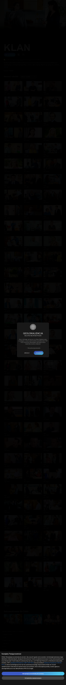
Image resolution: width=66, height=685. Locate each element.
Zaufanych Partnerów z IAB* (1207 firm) (22, 662)
